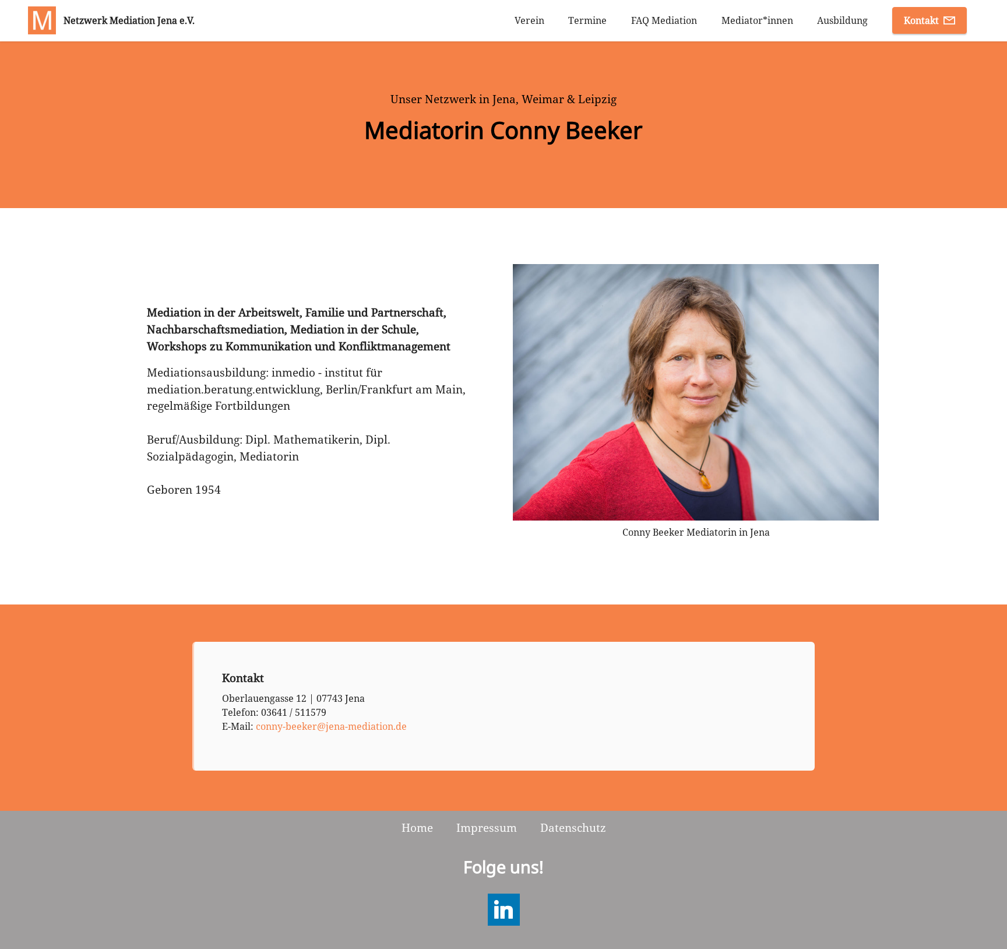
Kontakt (921, 20)
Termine (587, 20)
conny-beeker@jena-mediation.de (331, 726)
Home (417, 827)
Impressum (486, 827)
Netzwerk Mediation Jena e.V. (129, 20)
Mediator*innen (757, 20)
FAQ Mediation (664, 20)
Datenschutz (573, 827)
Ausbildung (842, 20)
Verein (529, 20)
